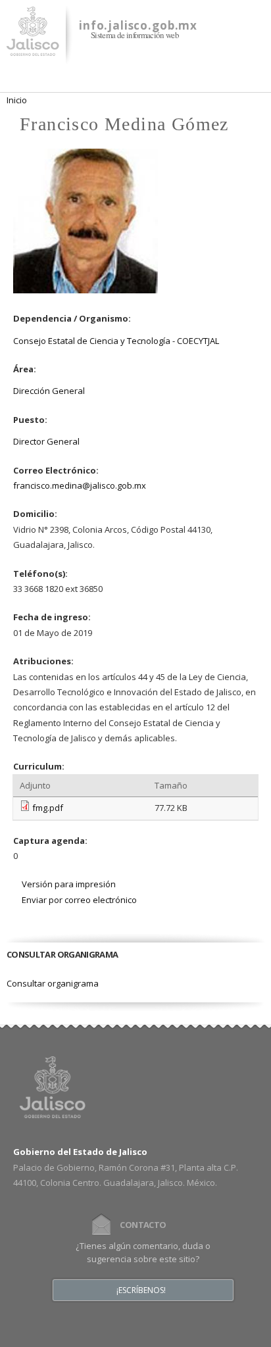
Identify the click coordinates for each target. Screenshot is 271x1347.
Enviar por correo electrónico (79, 900)
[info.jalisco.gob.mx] (33, 48)
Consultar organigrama (53, 983)
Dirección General (49, 391)
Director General (46, 441)
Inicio (17, 100)
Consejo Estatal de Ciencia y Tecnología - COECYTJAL (116, 341)
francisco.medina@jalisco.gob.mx (79, 485)
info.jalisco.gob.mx (138, 25)
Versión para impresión (69, 884)
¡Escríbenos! (141, 1290)
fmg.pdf (47, 808)
